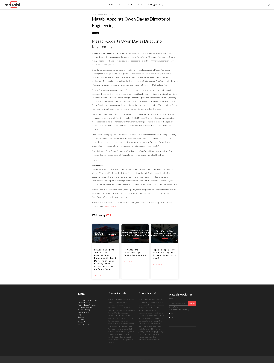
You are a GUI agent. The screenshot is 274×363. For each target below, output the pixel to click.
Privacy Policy (173, 307)
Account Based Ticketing (86, 305)
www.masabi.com (112, 206)
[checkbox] (182, 315)
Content (81, 317)
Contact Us (82, 322)
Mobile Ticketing (84, 310)
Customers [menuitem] (123, 5)
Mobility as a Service (85, 307)
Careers (81, 319)
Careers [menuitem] (144, 5)
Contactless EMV (84, 312)
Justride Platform (84, 303)
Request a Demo (84, 324)
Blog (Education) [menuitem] (156, 5)
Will (112, 15)
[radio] (182, 313)
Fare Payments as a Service (87, 300)
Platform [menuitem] (112, 5)
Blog (79, 315)
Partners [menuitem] (134, 5)
